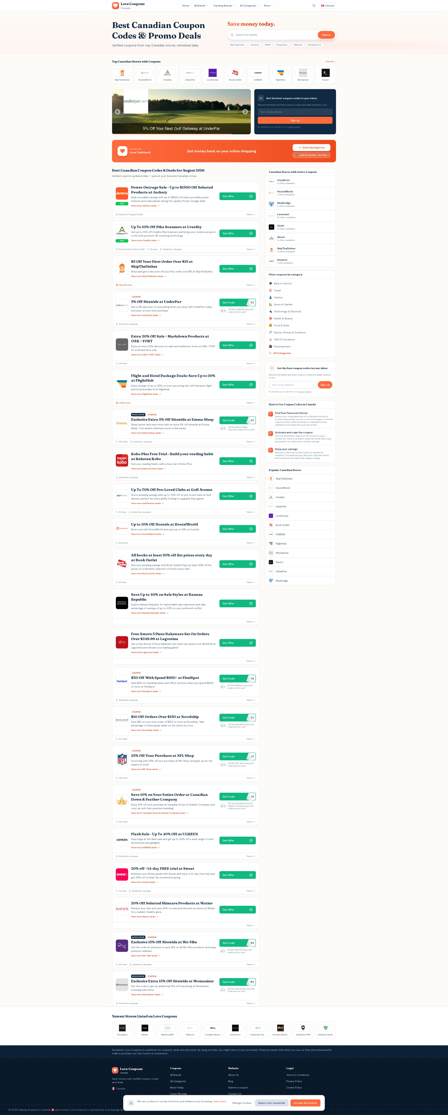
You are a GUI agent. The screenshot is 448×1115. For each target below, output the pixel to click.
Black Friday (177, 1087)
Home (185, 5)
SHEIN (268, 44)
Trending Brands (222, 5)
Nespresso (282, 44)
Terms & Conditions (297, 1074)
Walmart (298, 44)
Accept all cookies (305, 1102)
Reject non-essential (271, 1102)
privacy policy (293, 127)
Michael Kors (314, 44)
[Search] (314, 5)
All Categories (248, 5)
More (267, 5)
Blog (230, 1081)
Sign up (295, 120)
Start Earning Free (313, 147)
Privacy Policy (294, 1081)
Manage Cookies (241, 1102)
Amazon (255, 44)
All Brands (199, 5)
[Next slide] (245, 111)
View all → (331, 61)
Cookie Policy (294, 1087)
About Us (233, 1074)
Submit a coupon (238, 1087)
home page (316, 419)
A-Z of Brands (311, 416)
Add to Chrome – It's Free (313, 155)
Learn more (219, 1101)
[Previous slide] (117, 111)
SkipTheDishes (237, 44)
